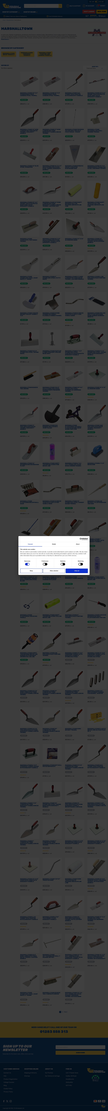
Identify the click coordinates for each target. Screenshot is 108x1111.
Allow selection (54, 570)
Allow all (76, 570)
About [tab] (77, 544)
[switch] (45, 564)
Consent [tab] (30, 544)
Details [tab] (54, 544)
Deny (31, 570)
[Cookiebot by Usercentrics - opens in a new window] (81, 539)
